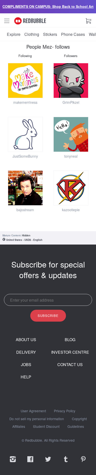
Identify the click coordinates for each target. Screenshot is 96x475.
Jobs (26, 364)
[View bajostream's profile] (25, 188)
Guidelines (75, 427)
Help (26, 377)
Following (25, 55)
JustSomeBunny (25, 156)
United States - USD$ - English (24, 240)
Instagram (13, 462)
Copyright (79, 419)
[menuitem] (13, 34)
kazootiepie (71, 209)
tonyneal (71, 156)
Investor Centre (70, 352)
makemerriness (25, 102)
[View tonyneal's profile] (70, 134)
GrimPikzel (71, 102)
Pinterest (83, 462)
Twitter (48, 462)
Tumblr (66, 462)
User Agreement (33, 411)
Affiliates (18, 427)
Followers (71, 55)
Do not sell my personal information (36, 419)
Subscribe (48, 315)
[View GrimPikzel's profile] (70, 80)
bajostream (25, 209)
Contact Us (70, 364)
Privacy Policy (64, 411)
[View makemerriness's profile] (25, 80)
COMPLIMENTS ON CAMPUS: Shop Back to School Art (48, 6)
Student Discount (46, 427)
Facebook (30, 462)
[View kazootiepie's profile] (70, 188)
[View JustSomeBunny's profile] (25, 134)
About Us (26, 339)
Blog (70, 339)
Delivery (26, 352)
